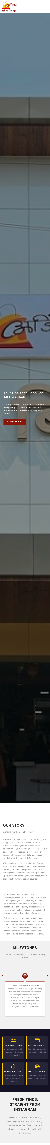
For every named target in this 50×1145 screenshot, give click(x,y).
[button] (2, 975)
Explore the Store (15, 421)
